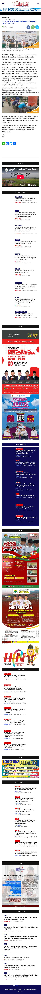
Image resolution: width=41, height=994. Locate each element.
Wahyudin (18, 202)
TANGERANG (19, 196)
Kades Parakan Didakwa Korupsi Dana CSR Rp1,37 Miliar (24, 810)
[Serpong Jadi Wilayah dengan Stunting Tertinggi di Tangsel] (7, 316)
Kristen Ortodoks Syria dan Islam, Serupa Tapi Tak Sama (25, 463)
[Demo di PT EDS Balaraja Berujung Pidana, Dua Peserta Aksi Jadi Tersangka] (33, 711)
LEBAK (17, 818)
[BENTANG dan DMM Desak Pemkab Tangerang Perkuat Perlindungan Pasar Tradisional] (33, 746)
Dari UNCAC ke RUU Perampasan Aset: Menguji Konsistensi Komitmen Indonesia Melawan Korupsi (26, 214)
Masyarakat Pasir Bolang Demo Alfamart (16, 957)
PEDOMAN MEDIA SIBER (30, 989)
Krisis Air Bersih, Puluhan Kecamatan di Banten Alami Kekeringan (26, 852)
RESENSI (10, 13)
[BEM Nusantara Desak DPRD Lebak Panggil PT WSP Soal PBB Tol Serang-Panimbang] (7, 821)
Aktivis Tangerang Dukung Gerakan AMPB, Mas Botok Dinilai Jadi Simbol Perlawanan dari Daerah (26, 229)
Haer (5, 931)
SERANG (17, 254)
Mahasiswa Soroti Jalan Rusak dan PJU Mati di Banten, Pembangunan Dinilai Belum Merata (25, 257)
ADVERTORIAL (28, 13)
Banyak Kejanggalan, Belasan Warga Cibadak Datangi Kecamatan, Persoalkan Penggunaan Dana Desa (20, 937)
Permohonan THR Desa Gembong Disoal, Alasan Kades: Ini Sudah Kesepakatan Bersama (20, 918)
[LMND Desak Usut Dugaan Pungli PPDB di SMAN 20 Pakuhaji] (33, 722)
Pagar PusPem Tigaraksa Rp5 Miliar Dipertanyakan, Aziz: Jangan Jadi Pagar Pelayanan (26, 286)
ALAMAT (20, 989)
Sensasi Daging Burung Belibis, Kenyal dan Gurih (26, 518)
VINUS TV (19, 13)
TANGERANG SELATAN (21, 312)
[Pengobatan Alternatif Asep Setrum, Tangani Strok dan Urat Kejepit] (8, 485)
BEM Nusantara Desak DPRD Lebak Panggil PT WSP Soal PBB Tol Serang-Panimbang (25, 822)
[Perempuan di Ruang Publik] (8, 497)
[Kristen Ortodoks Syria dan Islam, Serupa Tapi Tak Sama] (8, 463)
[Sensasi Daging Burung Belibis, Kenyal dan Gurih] (8, 519)
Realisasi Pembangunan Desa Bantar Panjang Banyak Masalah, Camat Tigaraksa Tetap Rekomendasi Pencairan (20, 948)
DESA (5, 915)
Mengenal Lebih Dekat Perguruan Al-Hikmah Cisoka (26, 473)
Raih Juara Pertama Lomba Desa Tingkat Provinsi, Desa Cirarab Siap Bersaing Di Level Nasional (21, 976)
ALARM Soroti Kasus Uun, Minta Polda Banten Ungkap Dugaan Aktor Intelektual (25, 833)
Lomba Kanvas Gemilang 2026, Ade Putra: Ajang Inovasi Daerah (14, 676)
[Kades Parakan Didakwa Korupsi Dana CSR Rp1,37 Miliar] (7, 273)
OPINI (14, 13)
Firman (6, 940)
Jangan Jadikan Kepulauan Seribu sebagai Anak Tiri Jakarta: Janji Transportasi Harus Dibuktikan (25, 301)
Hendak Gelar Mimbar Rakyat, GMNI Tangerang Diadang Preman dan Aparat (26, 451)
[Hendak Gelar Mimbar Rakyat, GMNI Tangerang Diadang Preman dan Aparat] (8, 452)
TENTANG (13, 989)
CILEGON (18, 841)
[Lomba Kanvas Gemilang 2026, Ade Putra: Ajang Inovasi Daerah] (15, 151)
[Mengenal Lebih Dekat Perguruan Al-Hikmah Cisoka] (8, 474)
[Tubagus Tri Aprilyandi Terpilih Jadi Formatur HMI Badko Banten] (7, 244)
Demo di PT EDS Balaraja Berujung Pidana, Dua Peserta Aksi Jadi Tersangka (14, 711)
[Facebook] (28, 27)
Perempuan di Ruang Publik (25, 496)
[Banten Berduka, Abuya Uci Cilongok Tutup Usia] (8, 508)
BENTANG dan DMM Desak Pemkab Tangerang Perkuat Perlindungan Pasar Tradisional (15, 746)
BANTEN (18, 240)
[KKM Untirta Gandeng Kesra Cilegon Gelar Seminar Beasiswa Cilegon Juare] (7, 843)
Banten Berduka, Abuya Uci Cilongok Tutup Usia (25, 507)
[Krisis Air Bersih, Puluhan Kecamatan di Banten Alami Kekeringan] (7, 853)
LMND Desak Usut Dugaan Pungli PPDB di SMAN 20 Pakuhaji (14, 721)
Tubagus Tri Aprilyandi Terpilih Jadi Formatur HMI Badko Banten (25, 788)
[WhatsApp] (33, 27)
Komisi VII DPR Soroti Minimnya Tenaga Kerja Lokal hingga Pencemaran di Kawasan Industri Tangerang (14, 734)
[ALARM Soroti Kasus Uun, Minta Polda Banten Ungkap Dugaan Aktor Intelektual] (7, 832)
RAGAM (18, 482)
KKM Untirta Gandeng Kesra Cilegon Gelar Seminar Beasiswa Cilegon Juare (26, 843)
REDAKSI (7, 989)
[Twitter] (37, 27)
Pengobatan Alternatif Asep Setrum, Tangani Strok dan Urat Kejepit (25, 485)
